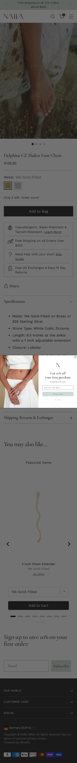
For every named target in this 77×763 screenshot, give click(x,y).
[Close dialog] (75, 357)
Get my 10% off (58, 394)
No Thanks (58, 399)
